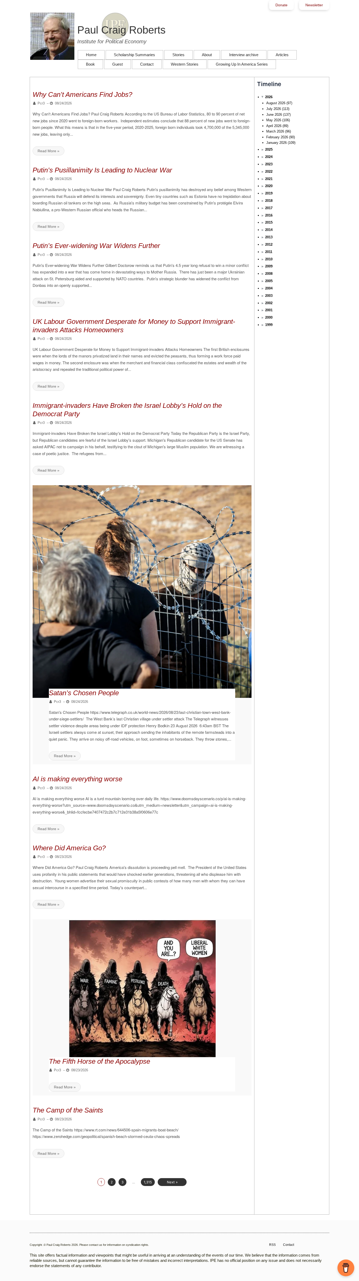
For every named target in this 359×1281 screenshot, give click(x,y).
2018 (269, 201)
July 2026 (273, 109)
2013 (269, 237)
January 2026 (276, 143)
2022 (269, 171)
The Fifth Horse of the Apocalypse (99, 1061)
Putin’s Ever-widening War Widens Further (96, 246)
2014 (269, 230)
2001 (269, 310)
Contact (146, 64)
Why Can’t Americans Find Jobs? (82, 94)
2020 (269, 186)
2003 (269, 296)
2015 (269, 222)
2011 (268, 252)
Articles (282, 54)
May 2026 (273, 120)
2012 (269, 244)
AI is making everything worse (77, 779)
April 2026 (273, 126)
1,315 (148, 1182)
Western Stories (184, 64)
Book (90, 64)
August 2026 (275, 103)
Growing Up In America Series (242, 64)
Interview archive (243, 54)
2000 (269, 317)
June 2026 (274, 115)
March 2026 (275, 131)
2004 (269, 288)
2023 (269, 164)
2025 (269, 149)
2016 (269, 215)
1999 (269, 325)
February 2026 (277, 137)
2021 (269, 179)
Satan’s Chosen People (84, 693)
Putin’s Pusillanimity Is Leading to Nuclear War (102, 170)
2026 (269, 97)
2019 (269, 193)
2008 (269, 274)
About (207, 54)
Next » (172, 1182)
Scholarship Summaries (134, 54)
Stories (178, 54)
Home (91, 54)
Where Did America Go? (69, 848)
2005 (269, 281)
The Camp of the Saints (68, 1110)
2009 (269, 266)
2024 (269, 157)
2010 (269, 259)
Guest (117, 64)
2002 (269, 303)
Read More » (48, 151)
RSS (272, 1245)
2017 (269, 208)
